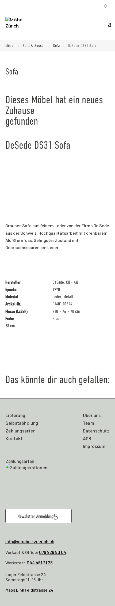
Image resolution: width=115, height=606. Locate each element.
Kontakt (14, 438)
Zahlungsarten (21, 430)
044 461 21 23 (40, 562)
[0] (103, 3)
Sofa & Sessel (34, 45)
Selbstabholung (22, 423)
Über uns (92, 415)
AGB (87, 438)
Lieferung (15, 415)
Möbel (10, 45)
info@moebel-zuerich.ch (29, 541)
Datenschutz (96, 430)
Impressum (94, 446)
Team (88, 423)
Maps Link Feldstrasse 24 (29, 589)
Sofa (56, 45)
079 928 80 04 (52, 552)
